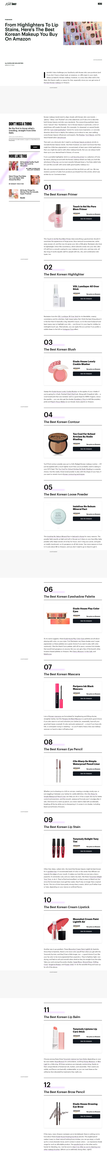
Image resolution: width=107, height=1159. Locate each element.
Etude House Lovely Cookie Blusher (64, 391)
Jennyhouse (61, 137)
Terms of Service (34, 139)
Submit (35, 147)
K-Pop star (55, 162)
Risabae (82, 135)
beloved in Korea (78, 536)
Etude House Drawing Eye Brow (67, 1137)
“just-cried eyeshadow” (58, 130)
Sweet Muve (77, 962)
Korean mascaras (55, 716)
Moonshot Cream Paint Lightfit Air (81, 949)
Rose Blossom (60, 1061)
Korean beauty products (82, 142)
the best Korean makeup (52, 83)
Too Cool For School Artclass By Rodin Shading (75, 469)
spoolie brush (79, 1144)
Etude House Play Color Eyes (74, 639)
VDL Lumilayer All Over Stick (68, 316)
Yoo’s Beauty (89, 135)
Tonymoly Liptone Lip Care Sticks (75, 1059)
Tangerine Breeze (54, 964)
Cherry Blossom (78, 651)
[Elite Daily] (11, 4)
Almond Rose (87, 962)
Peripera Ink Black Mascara (71, 719)
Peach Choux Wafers (58, 402)
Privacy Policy (12, 140)
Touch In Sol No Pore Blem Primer (59, 239)
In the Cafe (88, 651)
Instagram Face (68, 329)
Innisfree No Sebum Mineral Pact (58, 536)
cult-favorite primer (77, 157)
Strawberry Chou (80, 399)
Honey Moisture (89, 1061)
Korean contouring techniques (74, 474)
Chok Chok (71, 394)
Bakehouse (47, 654)
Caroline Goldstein (15, 63)
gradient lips (52, 871)
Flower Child (69, 964)
